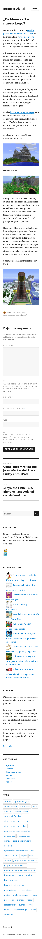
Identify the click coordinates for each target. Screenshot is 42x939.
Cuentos (9, 769)
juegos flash (9, 875)
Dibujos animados (14, 772)
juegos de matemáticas (15, 865)
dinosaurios (9, 836)
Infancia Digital (14, 8)
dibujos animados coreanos (16, 821)
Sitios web (10, 778)
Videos (33, 910)
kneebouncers (11, 880)
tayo (30, 905)
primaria (20, 900)
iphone (7, 860)
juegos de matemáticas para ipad (19, 870)
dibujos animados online (15, 826)
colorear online (21, 811)
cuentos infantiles (12, 816)
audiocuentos (10, 806)
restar (30, 900)
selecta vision (10, 905)
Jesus (9, 313)
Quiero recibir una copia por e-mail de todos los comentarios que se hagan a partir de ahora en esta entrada (20, 387)
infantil (15, 856)
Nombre (8, 397)
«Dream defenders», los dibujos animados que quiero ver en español (21, 637)
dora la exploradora (22, 841)
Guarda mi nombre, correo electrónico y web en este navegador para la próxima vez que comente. (19, 438)
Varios (9, 782)
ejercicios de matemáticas (16, 851)
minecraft (23, 315)
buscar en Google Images (22, 112)
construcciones (9, 315)
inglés (24, 856)
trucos (7, 910)
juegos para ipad (25, 875)
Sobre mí (7, 927)
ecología (8, 846)
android (7, 801)
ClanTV (7, 811)
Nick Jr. (34, 895)
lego (17, 315)
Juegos (24, 313)
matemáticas (26, 890)
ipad (31, 856)
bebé (34, 806)
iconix (6, 856)
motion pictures (20, 895)
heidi (33, 851)
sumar (22, 905)
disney (7, 841)
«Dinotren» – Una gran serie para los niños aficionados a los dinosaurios (22, 660)
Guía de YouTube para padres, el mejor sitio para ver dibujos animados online (20, 673)
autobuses (25, 806)
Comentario (10, 345)
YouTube (8, 915)
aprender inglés (21, 801)
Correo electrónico (14, 409)
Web (5, 420)
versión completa (26, 37)
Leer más (7, 746)
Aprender (10, 765)
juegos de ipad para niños (25, 860)
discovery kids (23, 836)
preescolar (9, 900)
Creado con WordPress (26, 934)
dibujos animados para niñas (17, 831)
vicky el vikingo (20, 910)
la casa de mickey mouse (15, 885)
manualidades (10, 890)
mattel (7, 895)
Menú (34, 8)
